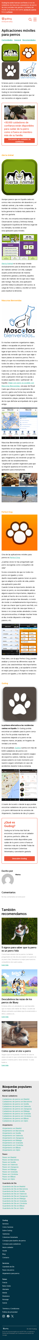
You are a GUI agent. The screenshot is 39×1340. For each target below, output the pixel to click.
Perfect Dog (15, 557)
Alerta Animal (7, 263)
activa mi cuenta (30, 10)
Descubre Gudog (19, 859)
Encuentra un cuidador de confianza (19, 140)
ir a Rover (9, 12)
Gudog (18, 748)
